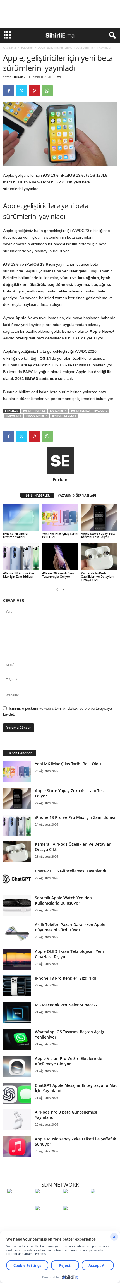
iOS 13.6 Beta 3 (80, 411)
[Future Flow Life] (75, 1218)
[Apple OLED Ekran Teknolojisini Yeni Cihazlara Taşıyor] (17, 959)
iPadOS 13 (100, 411)
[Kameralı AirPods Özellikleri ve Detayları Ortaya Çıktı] (99, 556)
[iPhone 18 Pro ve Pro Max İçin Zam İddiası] (21, 556)
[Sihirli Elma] (47, 1201)
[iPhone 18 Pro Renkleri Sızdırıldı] (17, 985)
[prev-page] (57, 589)
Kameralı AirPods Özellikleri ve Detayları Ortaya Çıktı (97, 576)
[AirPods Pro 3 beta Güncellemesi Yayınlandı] (17, 1119)
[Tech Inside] (103, 1201)
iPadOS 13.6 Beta (36, 416)
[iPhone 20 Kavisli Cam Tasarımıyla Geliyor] (60, 556)
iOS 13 (27, 411)
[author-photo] (60, 460)
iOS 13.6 (40, 411)
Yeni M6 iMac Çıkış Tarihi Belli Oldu (60, 535)
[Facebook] (8, 90)
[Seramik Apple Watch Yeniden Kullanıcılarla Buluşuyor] (17, 905)
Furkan (17, 77)
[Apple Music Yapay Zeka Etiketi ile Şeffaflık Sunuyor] (17, 1146)
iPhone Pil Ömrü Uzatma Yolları (15, 535)
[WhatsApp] (47, 90)
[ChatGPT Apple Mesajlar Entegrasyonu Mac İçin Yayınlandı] (17, 1093)
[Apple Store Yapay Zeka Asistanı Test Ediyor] (99, 517)
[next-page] (63, 589)
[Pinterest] (34, 90)
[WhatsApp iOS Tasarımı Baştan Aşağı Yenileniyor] (17, 1039)
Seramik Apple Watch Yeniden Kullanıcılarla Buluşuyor (63, 900)
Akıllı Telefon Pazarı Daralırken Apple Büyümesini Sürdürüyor (70, 927)
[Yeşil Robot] (75, 1201)
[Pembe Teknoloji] (47, 1218)
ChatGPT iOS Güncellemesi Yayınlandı (70, 871)
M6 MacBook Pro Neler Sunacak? (66, 1005)
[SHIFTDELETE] (19, 1201)
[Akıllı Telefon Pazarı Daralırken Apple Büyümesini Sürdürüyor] (17, 932)
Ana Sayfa (9, 47)
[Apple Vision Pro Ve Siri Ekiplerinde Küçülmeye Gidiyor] (17, 1066)
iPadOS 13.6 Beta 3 (64, 416)
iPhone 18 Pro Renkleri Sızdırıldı (65, 978)
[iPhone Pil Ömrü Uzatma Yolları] (21, 517)
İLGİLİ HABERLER (37, 495)
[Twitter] (21, 90)
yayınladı (32, 188)
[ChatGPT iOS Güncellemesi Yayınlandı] (17, 878)
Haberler (27, 47)
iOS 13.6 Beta (58, 411)
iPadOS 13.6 (13, 416)
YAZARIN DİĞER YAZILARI (77, 495)
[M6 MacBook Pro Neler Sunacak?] (17, 1012)
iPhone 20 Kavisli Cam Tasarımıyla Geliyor (58, 575)
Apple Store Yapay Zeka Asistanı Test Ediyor (98, 535)
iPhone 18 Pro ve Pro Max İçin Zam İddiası (18, 575)
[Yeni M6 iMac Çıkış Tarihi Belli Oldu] (60, 517)
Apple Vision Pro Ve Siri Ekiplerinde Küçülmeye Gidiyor (68, 1061)
